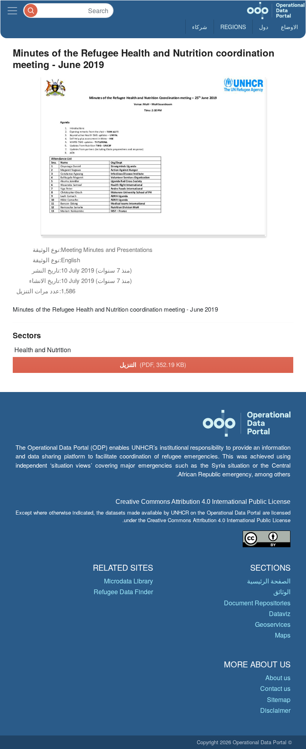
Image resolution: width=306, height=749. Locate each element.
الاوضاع (289, 27)
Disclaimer (275, 710)
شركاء (199, 27)
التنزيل (153, 364)
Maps (282, 635)
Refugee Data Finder (123, 591)
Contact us (275, 688)
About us (277, 677)
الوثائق (281, 591)
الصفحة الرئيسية (268, 580)
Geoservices (272, 624)
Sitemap (278, 699)
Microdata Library (128, 580)
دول (263, 27)
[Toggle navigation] (12, 11)
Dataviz (279, 613)
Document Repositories (257, 602)
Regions (233, 27)
